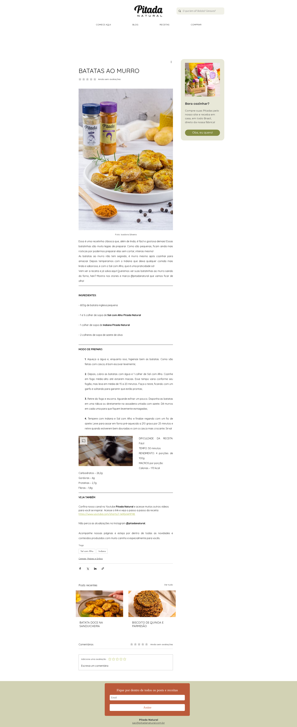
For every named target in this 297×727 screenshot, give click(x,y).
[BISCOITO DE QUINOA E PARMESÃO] (152, 603)
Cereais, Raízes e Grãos (91, 558)
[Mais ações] (171, 62)
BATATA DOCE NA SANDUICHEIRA (91, 624)
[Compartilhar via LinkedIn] (95, 568)
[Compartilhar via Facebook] (80, 568)
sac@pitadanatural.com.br (148, 722)
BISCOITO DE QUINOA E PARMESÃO (148, 624)
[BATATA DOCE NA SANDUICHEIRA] (99, 603)
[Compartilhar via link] (102, 568)
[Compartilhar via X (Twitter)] (87, 568)
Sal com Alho (87, 551)
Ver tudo (168, 584)
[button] (106, 451)
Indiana (102, 551)
